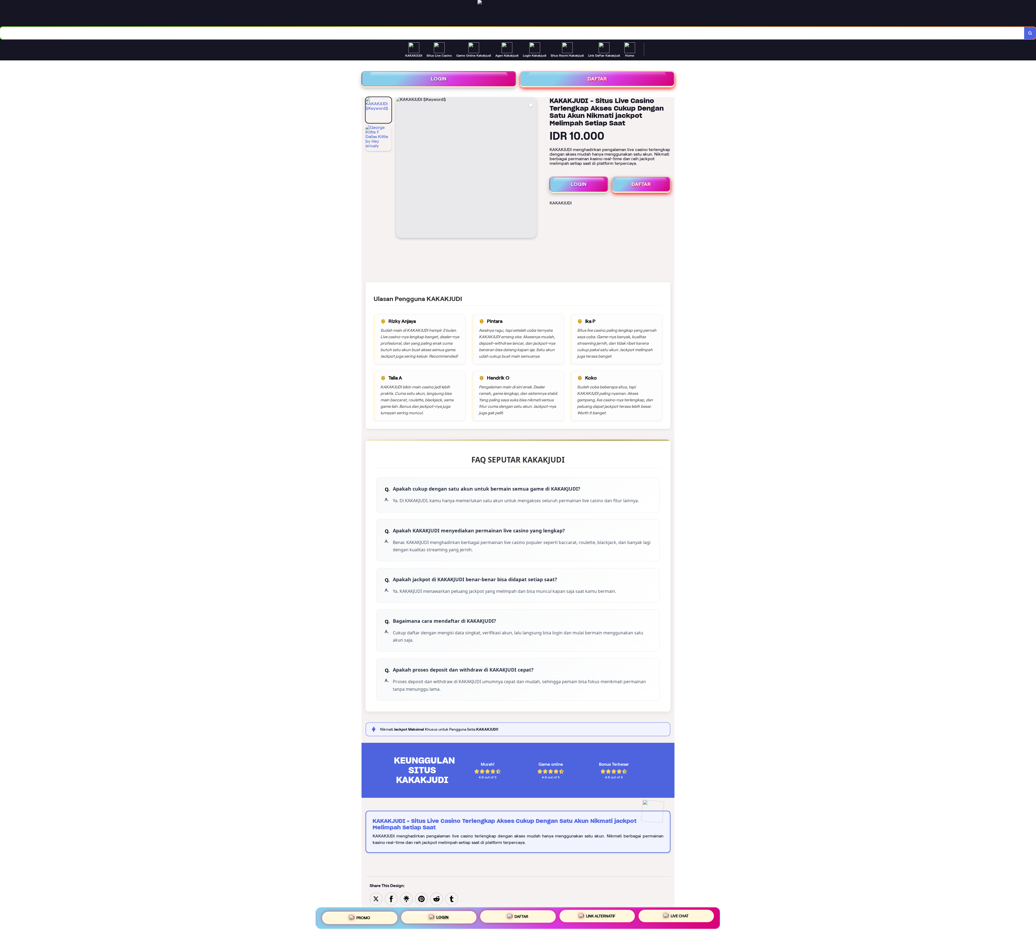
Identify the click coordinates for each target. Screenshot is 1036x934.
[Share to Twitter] (376, 898)
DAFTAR (597, 78)
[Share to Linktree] (406, 898)
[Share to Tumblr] (451, 898)
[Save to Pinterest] (421, 898)
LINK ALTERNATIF (600, 916)
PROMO (363, 917)
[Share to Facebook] (391, 898)
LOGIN (439, 78)
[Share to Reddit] (436, 898)
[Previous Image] (400, 168)
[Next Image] (532, 168)
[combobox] (512, 33)
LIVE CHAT (680, 916)
